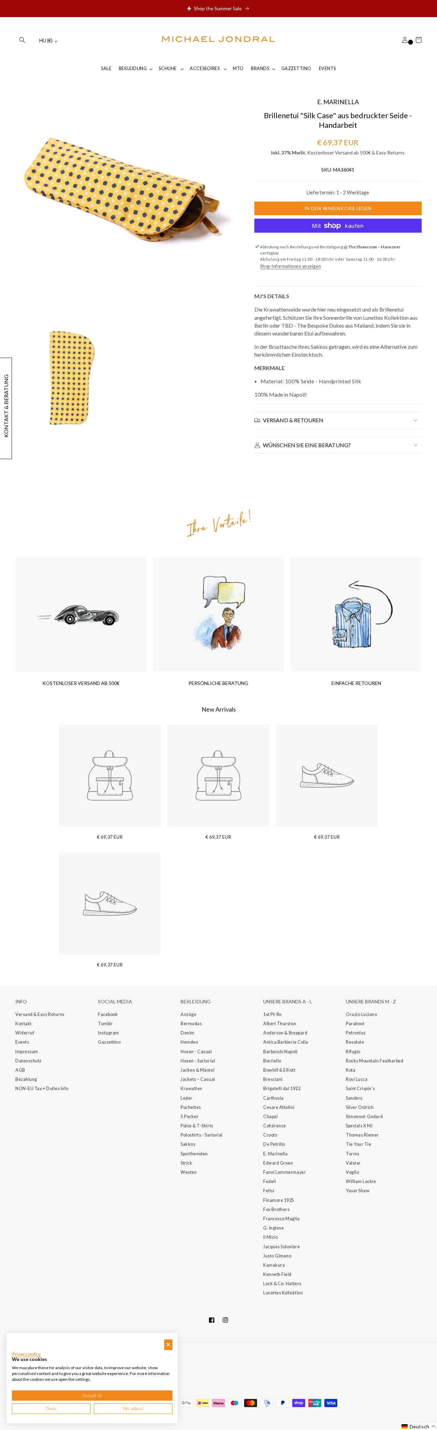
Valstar (353, 1163)
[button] (22, 40)
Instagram (108, 1032)
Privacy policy (26, 1354)
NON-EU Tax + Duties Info (42, 1088)
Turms (353, 1153)
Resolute (355, 1042)
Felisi (268, 1190)
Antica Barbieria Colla (285, 1042)
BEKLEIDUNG (133, 68)
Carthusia (273, 1098)
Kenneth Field (277, 1274)
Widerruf (24, 1032)
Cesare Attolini (278, 1107)
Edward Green (278, 1163)
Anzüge (188, 1014)
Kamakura (274, 1265)
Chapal (270, 1116)
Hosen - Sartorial (198, 1060)
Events (22, 1042)
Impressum (26, 1051)
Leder (187, 1098)
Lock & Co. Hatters (282, 1283)
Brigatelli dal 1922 (281, 1088)
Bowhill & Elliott (279, 1070)
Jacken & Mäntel (197, 1070)
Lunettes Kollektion (283, 1292)
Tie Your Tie (358, 1144)
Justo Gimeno (277, 1256)
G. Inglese (273, 1227)
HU (46, 40)
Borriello (272, 1060)
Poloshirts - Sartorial (202, 1135)
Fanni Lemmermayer (284, 1172)
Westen (189, 1172)
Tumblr (105, 1023)
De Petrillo (274, 1144)
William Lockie (361, 1181)
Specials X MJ (359, 1125)
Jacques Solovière (281, 1246)
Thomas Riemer (362, 1135)
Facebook (108, 1014)
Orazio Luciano (361, 1014)
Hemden (189, 1042)
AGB (20, 1070)
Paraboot (355, 1023)
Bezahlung (26, 1079)
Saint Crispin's (360, 1088)
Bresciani (273, 1079)
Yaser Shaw (357, 1190)
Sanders (354, 1098)
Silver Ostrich (360, 1107)
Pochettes (191, 1107)
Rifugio (353, 1051)
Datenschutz (28, 1060)
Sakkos (188, 1144)
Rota (350, 1070)
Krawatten (191, 1088)
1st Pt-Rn (272, 1014)
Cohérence (274, 1125)
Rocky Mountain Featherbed (375, 1060)
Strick (186, 1163)
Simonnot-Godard (364, 1116)
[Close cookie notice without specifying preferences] (168, 1344)
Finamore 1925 (278, 1200)
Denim (188, 1032)
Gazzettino (109, 1042)
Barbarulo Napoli (280, 1051)
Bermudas (191, 1023)
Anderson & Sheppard (285, 1032)
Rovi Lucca (356, 1079)
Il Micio (270, 1237)
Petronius (356, 1032)
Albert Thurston (279, 1023)
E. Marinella (275, 1153)
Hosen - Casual (196, 1051)
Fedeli (269, 1181)
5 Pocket (189, 1116)
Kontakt (23, 1023)
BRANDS (260, 68)
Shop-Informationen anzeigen (290, 266)
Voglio (352, 1172)
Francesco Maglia (281, 1218)
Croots (270, 1135)
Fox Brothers (276, 1209)
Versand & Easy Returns (40, 1014)
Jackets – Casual (198, 1079)
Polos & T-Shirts (197, 1125)
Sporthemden (194, 1153)
